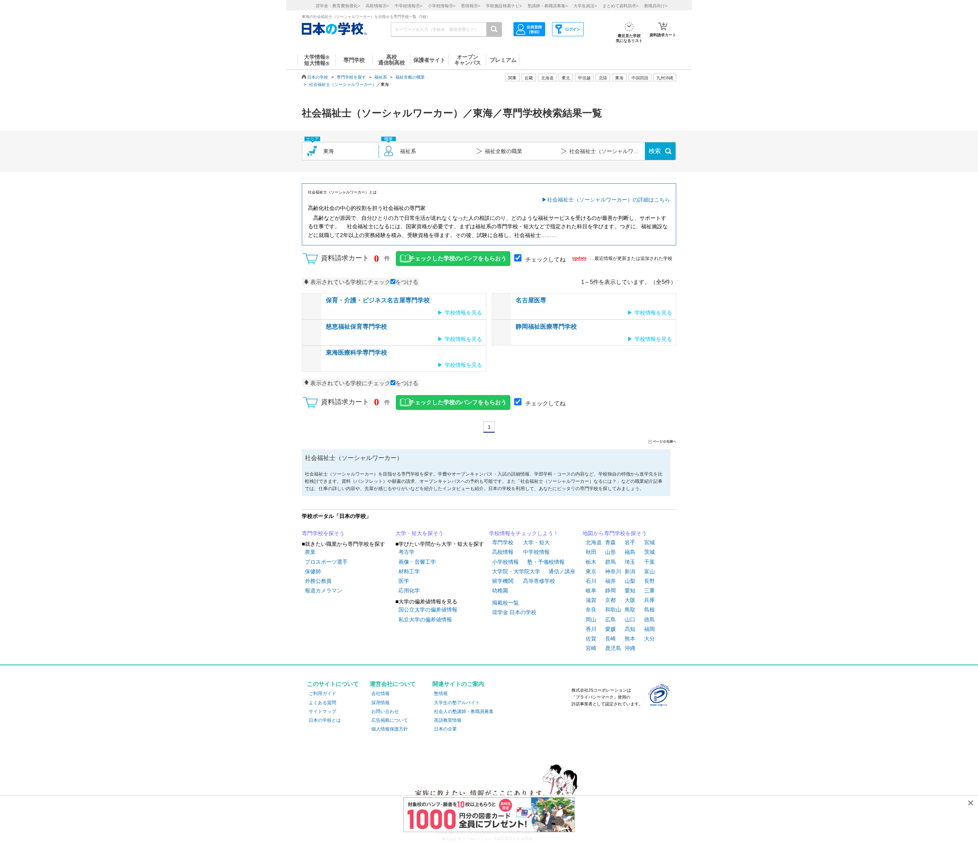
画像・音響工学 (417, 562)
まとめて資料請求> (620, 5)
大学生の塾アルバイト (457, 702)
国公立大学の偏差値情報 (427, 609)
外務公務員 (318, 581)
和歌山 (613, 609)
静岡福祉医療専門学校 (546, 326)
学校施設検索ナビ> (504, 5)
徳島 (649, 619)
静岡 (610, 590)
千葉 (649, 562)
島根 (649, 609)
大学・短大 (536, 542)
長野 (649, 581)
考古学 (406, 552)
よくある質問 (322, 702)
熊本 (630, 639)
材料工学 (409, 571)
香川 (591, 629)
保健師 (313, 571)
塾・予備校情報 (546, 562)
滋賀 (591, 600)
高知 (630, 629)
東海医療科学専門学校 (356, 352)
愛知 (630, 590)
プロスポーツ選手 (326, 562)
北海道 (547, 78)
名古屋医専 (531, 300)
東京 (591, 571)
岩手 (630, 542)
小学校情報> (441, 5)
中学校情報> (408, 5)
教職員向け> (655, 5)
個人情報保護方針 (389, 729)
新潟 (630, 571)
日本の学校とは (325, 720)
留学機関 (502, 581)
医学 (403, 581)
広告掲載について (389, 720)
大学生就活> (585, 5)
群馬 (610, 562)
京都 (610, 600)
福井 (610, 581)
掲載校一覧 (505, 603)
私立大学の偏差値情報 (425, 619)
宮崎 (591, 648)
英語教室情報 (447, 720)
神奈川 (613, 571)
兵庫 (649, 600)
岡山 (591, 619)
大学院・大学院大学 (516, 571)
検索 (655, 151)
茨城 (649, 552)
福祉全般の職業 (410, 77)
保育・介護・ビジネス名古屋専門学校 (378, 300)
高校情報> (377, 5)
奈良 (591, 609)
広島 (610, 619)
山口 (630, 619)
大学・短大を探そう (419, 533)
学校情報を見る (463, 313)
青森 (610, 542)
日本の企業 (445, 729)
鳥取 (630, 609)
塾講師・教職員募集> (548, 5)
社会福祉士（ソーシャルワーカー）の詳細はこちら (608, 200)
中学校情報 (536, 552)
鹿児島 (613, 648)
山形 (610, 552)
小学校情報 (505, 562)
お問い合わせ (385, 711)
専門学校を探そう (323, 533)
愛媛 (610, 629)
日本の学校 (317, 77)
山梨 (630, 581)
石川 (591, 581)
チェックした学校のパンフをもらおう (458, 258)
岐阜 (591, 590)
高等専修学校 (539, 581)
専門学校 (502, 542)
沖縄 (630, 648)
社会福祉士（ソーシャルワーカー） (342, 84)
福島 (630, 552)
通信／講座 (562, 571)
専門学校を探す (351, 77)
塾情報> (470, 5)
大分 (649, 639)
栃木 (591, 562)
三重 (649, 590)
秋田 (591, 552)
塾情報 (441, 693)
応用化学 (409, 590)
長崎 (610, 639)
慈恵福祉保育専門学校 (356, 326)
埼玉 (630, 562)
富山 (649, 571)
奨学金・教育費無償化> (338, 5)
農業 (310, 552)
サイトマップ (322, 711)
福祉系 (380, 77)
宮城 (649, 542)
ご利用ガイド (322, 693)
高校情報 (502, 552)
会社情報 (380, 693)
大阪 (630, 600)
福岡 (649, 629)
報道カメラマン (323, 590)
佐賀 (591, 639)
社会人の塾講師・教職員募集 (464, 711)
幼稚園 (500, 590)
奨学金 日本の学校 (514, 612)
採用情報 (380, 702)
